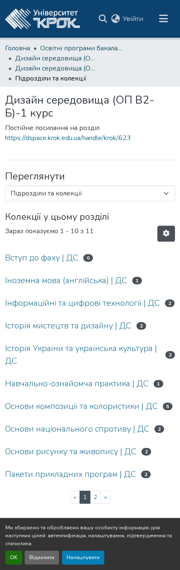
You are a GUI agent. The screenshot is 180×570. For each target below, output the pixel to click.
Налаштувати (83, 557)
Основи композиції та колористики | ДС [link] (81, 406)
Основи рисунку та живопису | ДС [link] (70, 451)
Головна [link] (17, 48)
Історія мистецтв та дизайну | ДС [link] (68, 325)
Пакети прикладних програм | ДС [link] (70, 474)
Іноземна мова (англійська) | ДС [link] (66, 280)
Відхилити (41, 557)
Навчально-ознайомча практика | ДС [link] (77, 383)
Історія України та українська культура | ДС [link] (81, 355)
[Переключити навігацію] (163, 19)
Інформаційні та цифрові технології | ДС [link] (82, 303)
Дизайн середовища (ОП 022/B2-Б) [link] (57, 58)
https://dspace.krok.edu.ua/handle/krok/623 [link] (68, 138)
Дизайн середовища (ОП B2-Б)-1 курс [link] (57, 68)
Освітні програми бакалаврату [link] (82, 48)
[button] (42, 18)
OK (14, 557)
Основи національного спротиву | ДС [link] (77, 429)
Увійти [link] (133, 18)
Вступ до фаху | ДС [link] (41, 257)
